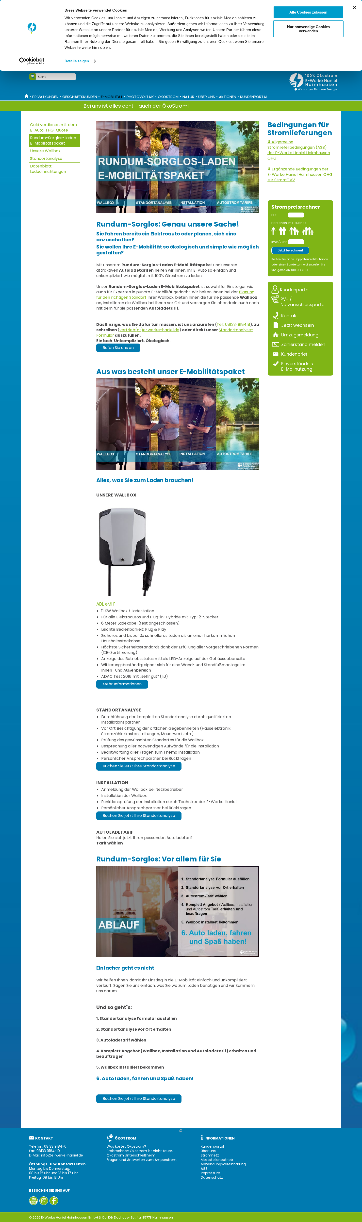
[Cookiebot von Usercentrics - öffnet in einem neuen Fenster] (31, 61)
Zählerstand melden (303, 344)
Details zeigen (77, 61)
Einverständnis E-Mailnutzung (297, 366)
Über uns (206, 96)
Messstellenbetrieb (217, 1159)
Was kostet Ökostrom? (126, 1146)
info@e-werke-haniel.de (62, 1155)
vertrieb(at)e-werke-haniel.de (149, 330)
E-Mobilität (112, 96)
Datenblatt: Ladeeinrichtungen (48, 168)
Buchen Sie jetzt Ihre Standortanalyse (139, 766)
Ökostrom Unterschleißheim (131, 1155)
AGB (204, 1168)
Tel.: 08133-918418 (233, 324)
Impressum (210, 1173)
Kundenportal (253, 96)
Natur (188, 96)
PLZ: (274, 215)
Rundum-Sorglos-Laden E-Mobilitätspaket (53, 140)
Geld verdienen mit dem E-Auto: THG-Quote (53, 127)
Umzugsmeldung (299, 335)
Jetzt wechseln (297, 325)
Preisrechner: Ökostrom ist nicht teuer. (140, 1151)
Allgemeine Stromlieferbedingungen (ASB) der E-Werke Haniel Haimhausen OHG (298, 150)
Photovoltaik (140, 96)
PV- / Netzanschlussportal (303, 301)
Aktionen (227, 96)
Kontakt (289, 315)
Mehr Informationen (122, 684)
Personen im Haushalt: (289, 222)
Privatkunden (45, 96)
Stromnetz (210, 1155)
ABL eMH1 (105, 604)
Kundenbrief (294, 354)
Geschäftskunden (79, 96)
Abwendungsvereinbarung (223, 1164)
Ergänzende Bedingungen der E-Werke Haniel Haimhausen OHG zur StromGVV (299, 174)
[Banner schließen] (354, 7)
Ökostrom (168, 96)
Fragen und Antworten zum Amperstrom (142, 1159)
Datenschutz (212, 1177)
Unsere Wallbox (45, 151)
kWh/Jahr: (279, 241)
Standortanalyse (46, 158)
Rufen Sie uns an (118, 347)
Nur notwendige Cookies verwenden (308, 29)
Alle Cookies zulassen (308, 12)
